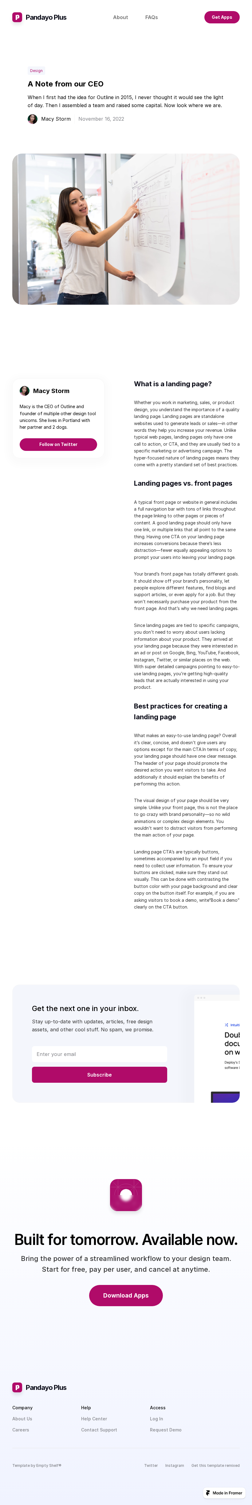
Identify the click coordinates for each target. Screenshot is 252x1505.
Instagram (174, 1465)
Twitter (151, 1465)
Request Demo (166, 1429)
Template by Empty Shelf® (36, 1465)
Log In (156, 1418)
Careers (20, 1429)
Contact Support (99, 1429)
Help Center (94, 1418)
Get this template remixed (215, 1465)
